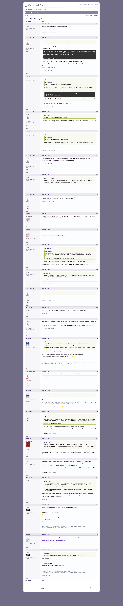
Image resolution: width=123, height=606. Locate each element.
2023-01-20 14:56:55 (46, 390)
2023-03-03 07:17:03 (46, 549)
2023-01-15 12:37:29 (46, 194)
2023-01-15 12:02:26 (46, 23)
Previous (30, 21)
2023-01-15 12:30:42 (46, 111)
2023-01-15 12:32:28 (46, 131)
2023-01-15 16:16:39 (46, 213)
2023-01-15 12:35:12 (46, 174)
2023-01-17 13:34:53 (46, 307)
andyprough (29, 244)
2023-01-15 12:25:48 (46, 37)
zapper (27, 504)
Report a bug (56, 220)
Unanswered (95, 15)
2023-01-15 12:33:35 (46, 155)
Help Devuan (50, 220)
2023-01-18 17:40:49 (46, 318)
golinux (28, 213)
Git (89, 4)
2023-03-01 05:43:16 (46, 504)
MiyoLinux (28, 338)
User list (33, 12)
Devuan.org (85, 4)
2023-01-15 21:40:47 (46, 244)
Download (80, 4)
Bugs (92, 4)
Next (43, 21)
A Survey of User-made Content (44, 19)
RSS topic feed (95, 587)
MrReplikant (29, 307)
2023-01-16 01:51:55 (46, 269)
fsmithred (28, 438)
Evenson (28, 24)
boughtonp (29, 411)
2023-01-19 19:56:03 (46, 338)
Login (51, 12)
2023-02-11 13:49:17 (46, 458)
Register (45, 12)
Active (90, 15)
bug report (47, 345)
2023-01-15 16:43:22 (46, 229)
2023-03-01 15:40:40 (46, 534)
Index (26, 12)
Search (39, 12)
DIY (31, 19)
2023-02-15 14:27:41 (46, 477)
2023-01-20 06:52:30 (46, 371)
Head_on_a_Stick (30, 37)
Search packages (62, 220)
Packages (96, 4)
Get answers (44, 220)
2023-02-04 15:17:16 (46, 411)
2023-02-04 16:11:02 (46, 438)
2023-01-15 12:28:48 (46, 76)
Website (28, 51)
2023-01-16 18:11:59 (46, 288)
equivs (60, 321)
